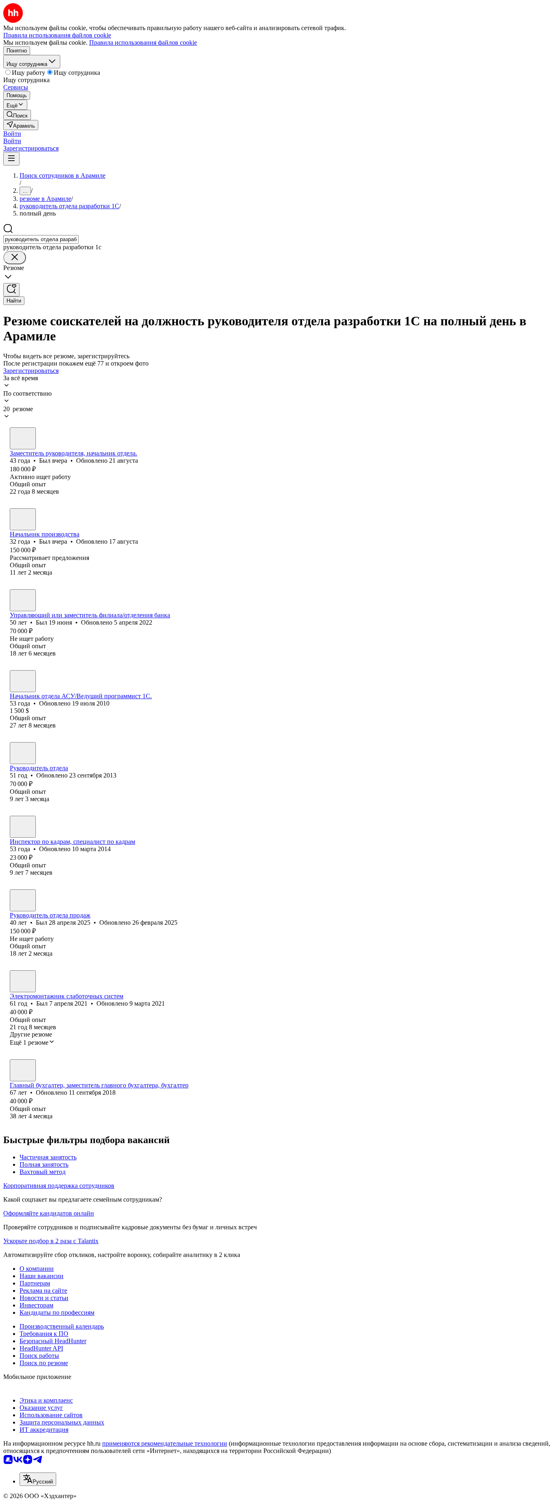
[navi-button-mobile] (11, 159)
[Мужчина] (23, 438)
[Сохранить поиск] (11, 289)
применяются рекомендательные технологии (164, 1443)
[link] (17, 115)
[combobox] (41, 239)
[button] (12, 133)
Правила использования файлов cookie (143, 42)
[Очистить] (14, 257)
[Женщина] (23, 827)
